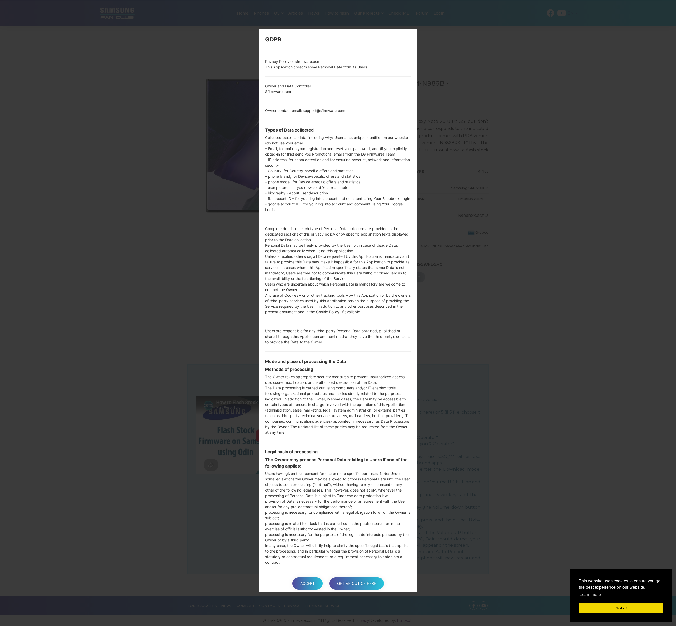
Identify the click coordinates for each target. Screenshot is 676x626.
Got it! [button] (621, 608)
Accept (307, 583)
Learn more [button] (590, 594)
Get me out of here (356, 583)
